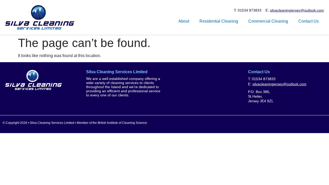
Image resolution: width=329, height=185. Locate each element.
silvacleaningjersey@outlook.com (297, 10)
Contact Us (308, 21)
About (183, 21)
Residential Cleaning (218, 21)
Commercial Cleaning (268, 21)
